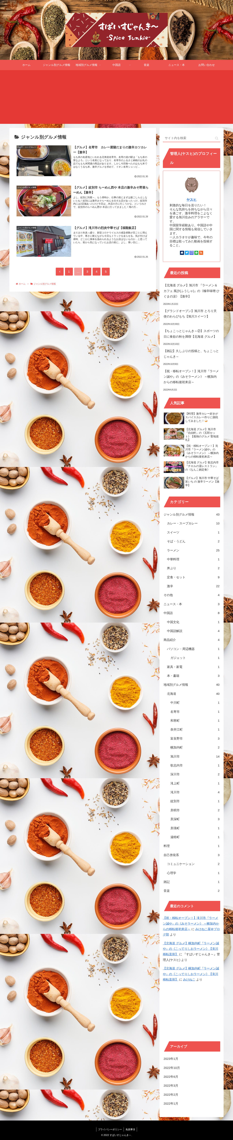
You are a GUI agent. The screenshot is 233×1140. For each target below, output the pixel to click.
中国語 (192, 613)
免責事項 (130, 1129)
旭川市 (195, 756)
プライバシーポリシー (110, 1129)
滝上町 (195, 783)
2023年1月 (171, 1058)
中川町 (195, 702)
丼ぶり (193, 568)
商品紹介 (192, 640)
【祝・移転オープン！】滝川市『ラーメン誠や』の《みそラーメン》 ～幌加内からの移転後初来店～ (191, 376)
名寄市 (195, 711)
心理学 (193, 873)
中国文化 (193, 622)
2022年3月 (171, 1085)
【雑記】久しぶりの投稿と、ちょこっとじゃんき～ (191, 353)
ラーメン (193, 550)
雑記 (192, 882)
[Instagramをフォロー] (192, 253)
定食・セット (193, 577)
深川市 (195, 774)
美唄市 (195, 810)
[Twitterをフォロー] (187, 253)
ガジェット (195, 658)
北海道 (193, 693)
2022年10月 (172, 1068)
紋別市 (195, 801)
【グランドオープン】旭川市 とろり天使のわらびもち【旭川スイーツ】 (190, 313)
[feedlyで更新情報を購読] (196, 253)
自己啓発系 (192, 855)
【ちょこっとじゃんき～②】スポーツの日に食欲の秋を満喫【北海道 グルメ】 (191, 333)
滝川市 (195, 792)
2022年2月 (171, 1094)
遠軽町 (195, 837)
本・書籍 (193, 676)
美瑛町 (195, 828)
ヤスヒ (191, 199)
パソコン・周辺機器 (193, 649)
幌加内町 (195, 747)
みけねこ (189, 979)
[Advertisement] (116, 98)
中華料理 (193, 559)
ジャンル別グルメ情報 (192, 514)
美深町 (195, 819)
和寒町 (195, 720)
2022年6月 (171, 1076)
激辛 (193, 586)
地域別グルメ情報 (192, 684)
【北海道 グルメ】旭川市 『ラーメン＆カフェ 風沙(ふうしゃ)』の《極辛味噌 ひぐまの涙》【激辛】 (192, 291)
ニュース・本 (192, 604)
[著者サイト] (182, 253)
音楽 (192, 891)
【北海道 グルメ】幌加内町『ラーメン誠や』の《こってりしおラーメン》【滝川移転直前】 (191, 949)
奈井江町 (195, 729)
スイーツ (193, 532)
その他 (192, 595)
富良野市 (195, 738)
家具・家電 (193, 667)
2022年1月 (171, 1103)
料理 (192, 846)
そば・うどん (193, 541)
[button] (217, 138)
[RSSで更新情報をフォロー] (201, 253)
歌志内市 (195, 765)
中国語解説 (193, 631)
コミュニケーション (193, 864)
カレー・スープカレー (193, 523)
